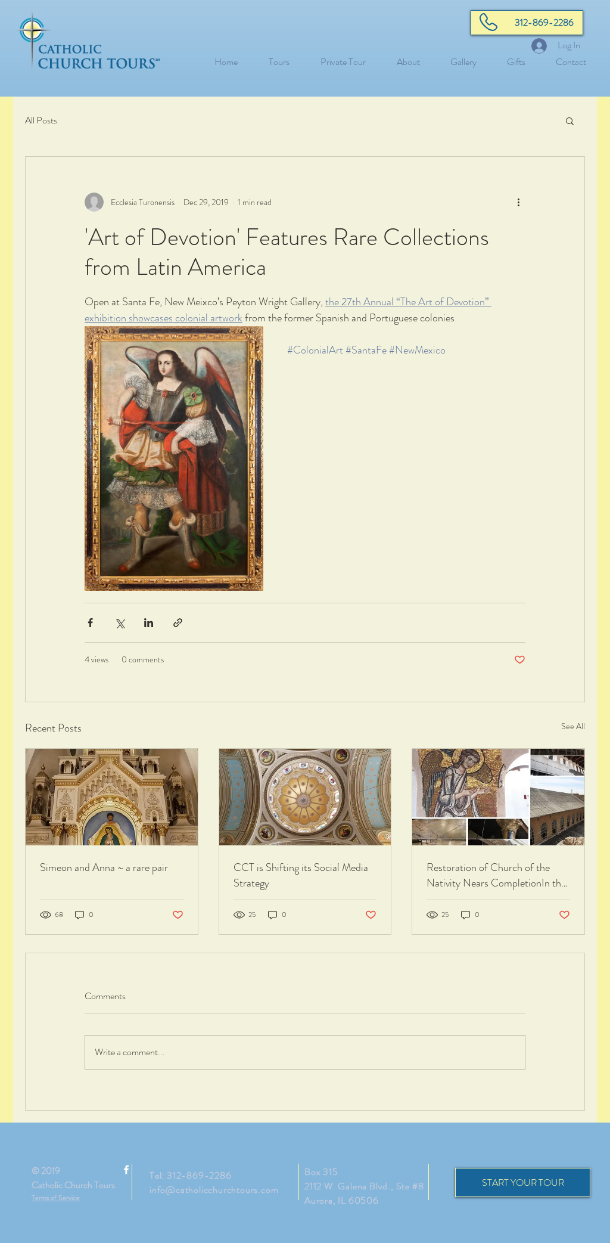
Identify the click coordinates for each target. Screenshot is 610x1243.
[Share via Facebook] (90, 622)
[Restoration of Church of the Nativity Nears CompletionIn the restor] (498, 797)
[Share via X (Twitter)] (119, 622)
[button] (569, 120)
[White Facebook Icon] (126, 1170)
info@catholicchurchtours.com (214, 1189)
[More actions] (518, 202)
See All (573, 726)
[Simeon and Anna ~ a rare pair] (112, 797)
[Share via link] (177, 622)
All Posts (41, 120)
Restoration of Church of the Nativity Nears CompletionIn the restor (496, 875)
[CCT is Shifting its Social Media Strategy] (305, 797)
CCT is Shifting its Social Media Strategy (301, 875)
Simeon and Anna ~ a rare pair (104, 867)
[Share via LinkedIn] (148, 622)
